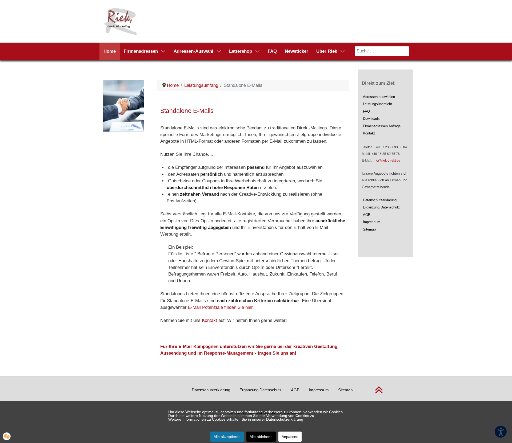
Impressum (371, 222)
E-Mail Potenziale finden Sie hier (220, 307)
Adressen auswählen (379, 97)
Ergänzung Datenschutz (381, 207)
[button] (7, 436)
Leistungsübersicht (377, 104)
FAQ (366, 111)
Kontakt (209, 320)
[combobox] (382, 51)
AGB (366, 215)
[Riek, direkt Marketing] (121, 20)
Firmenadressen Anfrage (382, 126)
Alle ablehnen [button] (261, 436)
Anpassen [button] (290, 436)
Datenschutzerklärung (380, 200)
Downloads (371, 119)
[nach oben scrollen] (379, 393)
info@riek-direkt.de (386, 160)
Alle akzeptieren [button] (227, 436)
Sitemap (369, 229)
